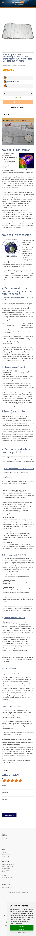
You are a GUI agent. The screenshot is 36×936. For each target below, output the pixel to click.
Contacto (4, 845)
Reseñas (7, 770)
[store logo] (18, 3)
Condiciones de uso (6, 856)
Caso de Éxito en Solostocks (8, 841)
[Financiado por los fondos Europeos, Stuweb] (18, 893)
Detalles (7, 115)
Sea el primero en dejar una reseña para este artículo (15, 65)
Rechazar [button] (22, 929)
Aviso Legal (4, 852)
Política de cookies (6, 854)
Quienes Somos (5, 838)
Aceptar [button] (21, 926)
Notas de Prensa (6, 843)
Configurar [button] (21, 932)
